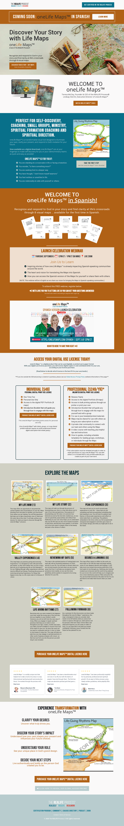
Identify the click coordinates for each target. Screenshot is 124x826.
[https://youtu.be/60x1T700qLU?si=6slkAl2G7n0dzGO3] (33, 94)
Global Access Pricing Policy (75, 377)
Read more (17, 684)
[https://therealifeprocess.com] (27, 5)
